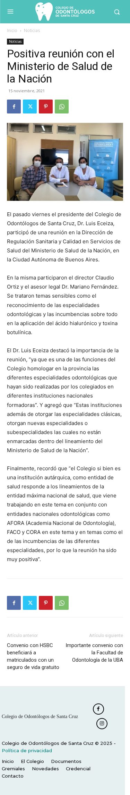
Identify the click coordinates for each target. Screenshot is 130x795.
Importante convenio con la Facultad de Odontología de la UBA (94, 652)
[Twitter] (30, 106)
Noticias (32, 30)
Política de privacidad (27, 750)
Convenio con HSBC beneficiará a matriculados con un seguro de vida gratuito (33, 656)
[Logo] (65, 11)
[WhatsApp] (62, 106)
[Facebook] (14, 106)
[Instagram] (101, 723)
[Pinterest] (46, 106)
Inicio (12, 30)
